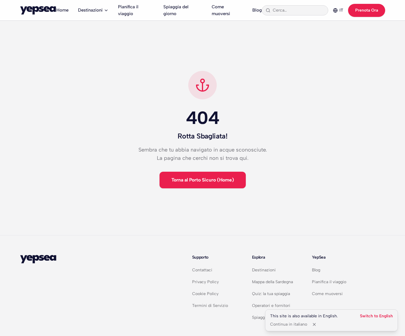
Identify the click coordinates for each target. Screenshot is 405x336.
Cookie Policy (205, 293)
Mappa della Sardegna (272, 281)
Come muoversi (221, 10)
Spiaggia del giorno (176, 10)
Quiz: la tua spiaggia (271, 293)
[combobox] (298, 10)
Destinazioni (90, 10)
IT (341, 10)
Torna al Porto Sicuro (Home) (202, 180)
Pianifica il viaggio (128, 10)
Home (62, 10)
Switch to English (376, 316)
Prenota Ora (366, 10)
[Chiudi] (314, 324)
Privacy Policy (205, 281)
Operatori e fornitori (271, 305)
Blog (257, 10)
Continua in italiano (288, 324)
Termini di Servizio (210, 305)
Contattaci (202, 270)
